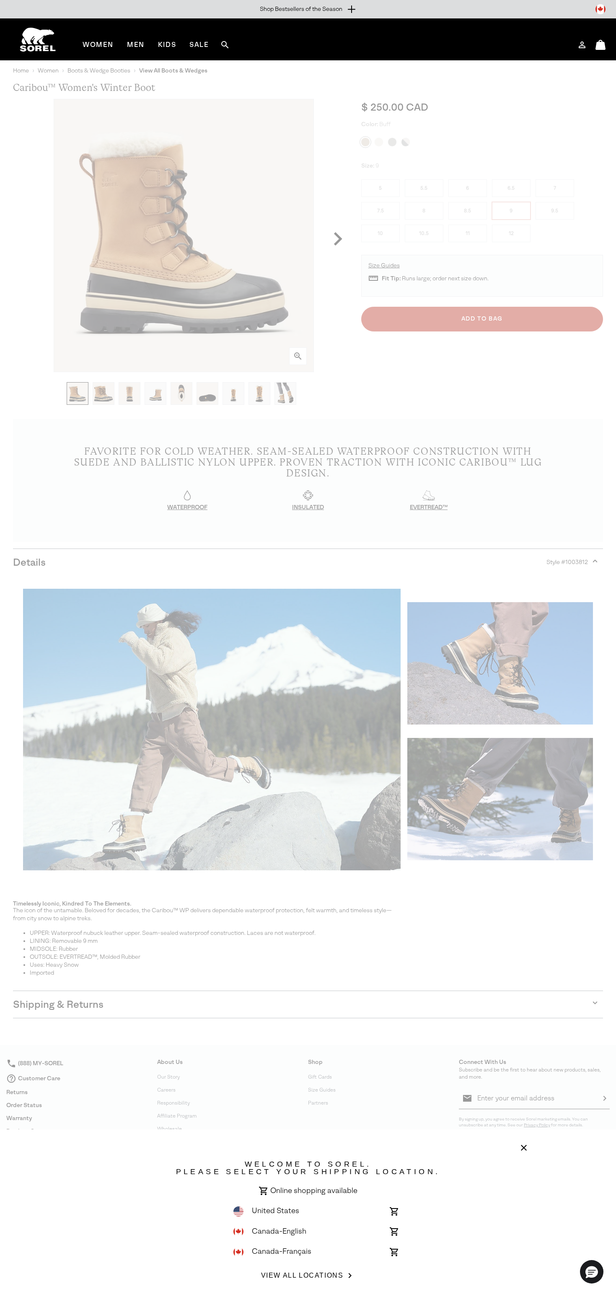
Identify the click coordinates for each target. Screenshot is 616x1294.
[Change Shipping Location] (600, 9)
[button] (591, 1272)
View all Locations (302, 1275)
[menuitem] (98, 44)
